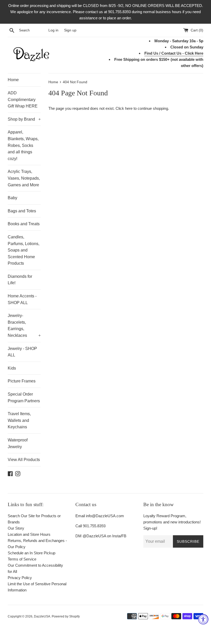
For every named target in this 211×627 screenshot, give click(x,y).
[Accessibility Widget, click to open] (203, 619)
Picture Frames (22, 381)
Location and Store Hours (29, 534)
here (129, 108)
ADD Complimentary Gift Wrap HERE (23, 99)
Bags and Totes (22, 211)
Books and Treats (24, 224)
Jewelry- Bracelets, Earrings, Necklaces (24, 325)
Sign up (70, 30)
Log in (53, 30)
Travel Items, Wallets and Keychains (19, 420)
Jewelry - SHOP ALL (22, 351)
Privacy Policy (20, 577)
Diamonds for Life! (20, 279)
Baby (12, 198)
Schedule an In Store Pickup (31, 553)
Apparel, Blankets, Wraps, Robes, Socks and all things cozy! (23, 145)
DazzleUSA (42, 616)
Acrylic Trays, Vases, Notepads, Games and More (24, 178)
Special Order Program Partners (24, 397)
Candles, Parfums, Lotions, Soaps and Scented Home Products (23, 250)
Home (13, 80)
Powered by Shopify (66, 616)
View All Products (24, 459)
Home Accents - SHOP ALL (22, 299)
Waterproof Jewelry (18, 443)
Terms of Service (22, 559)
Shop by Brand (24, 119)
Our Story (16, 528)
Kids (12, 368)
